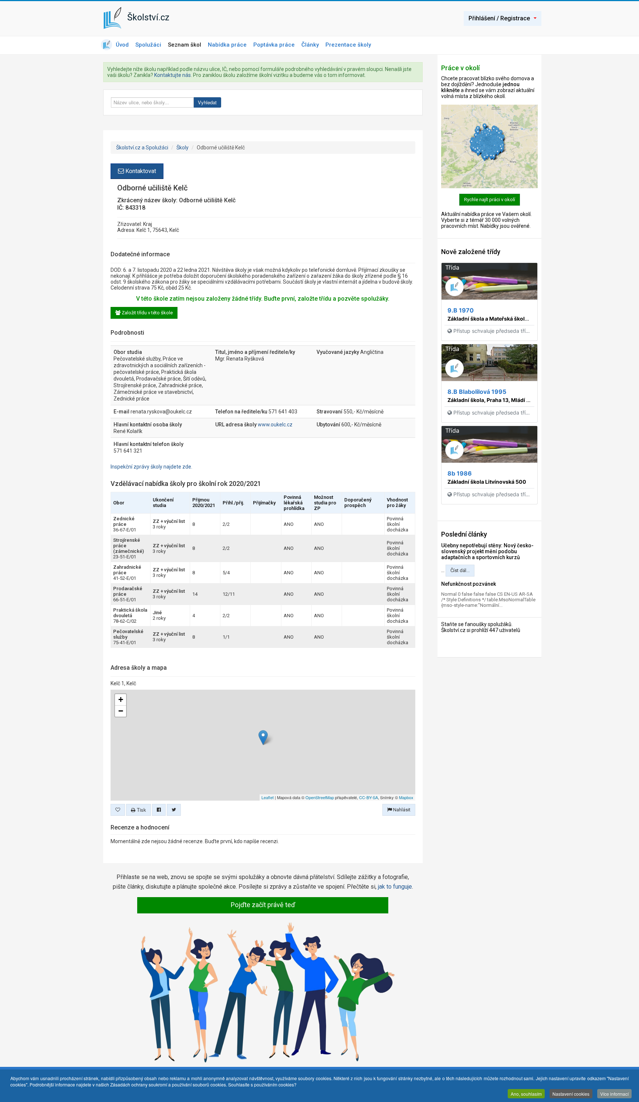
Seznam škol (184, 44)
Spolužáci (148, 44)
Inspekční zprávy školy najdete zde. (151, 467)
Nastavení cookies (570, 1094)
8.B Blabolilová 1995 (476, 391)
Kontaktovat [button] (140, 171)
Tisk (140, 809)
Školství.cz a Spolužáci (142, 148)
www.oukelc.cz (275, 424)
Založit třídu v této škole (147, 312)
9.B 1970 (460, 310)
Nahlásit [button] (401, 809)
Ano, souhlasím (526, 1094)
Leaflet (267, 797)
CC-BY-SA (368, 797)
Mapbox (406, 797)
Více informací (614, 1094)
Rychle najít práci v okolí (489, 199)
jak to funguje (395, 886)
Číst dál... (460, 570)
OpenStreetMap (319, 797)
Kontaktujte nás (172, 75)
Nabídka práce (227, 44)
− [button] (120, 711)
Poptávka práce (274, 44)
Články (310, 44)
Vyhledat (207, 102)
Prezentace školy (348, 44)
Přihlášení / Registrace (499, 18)
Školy (182, 148)
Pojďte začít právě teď (263, 905)
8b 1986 (459, 473)
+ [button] (120, 699)
